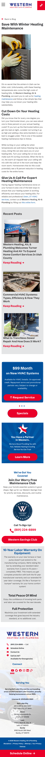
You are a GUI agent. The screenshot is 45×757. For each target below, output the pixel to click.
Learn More (22, 457)
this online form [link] (28, 202)
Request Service (24, 397)
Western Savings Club (22, 539)
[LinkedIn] (27, 671)
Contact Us (15, 652)
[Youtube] (12, 671)
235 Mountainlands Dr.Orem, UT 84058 (22, 715)
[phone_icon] (41, 5)
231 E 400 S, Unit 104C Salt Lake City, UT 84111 (23, 707)
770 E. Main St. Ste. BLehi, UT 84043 (22, 724)
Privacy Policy (18, 744)
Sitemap (28, 744)
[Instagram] (24, 671)
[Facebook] (20, 671)
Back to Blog (10, 19)
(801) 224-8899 (25, 530)
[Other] (16, 671)
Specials (22, 413)
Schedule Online (17, 648)
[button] (19, 406)
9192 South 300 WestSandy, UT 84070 (22, 731)
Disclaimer (7, 744)
